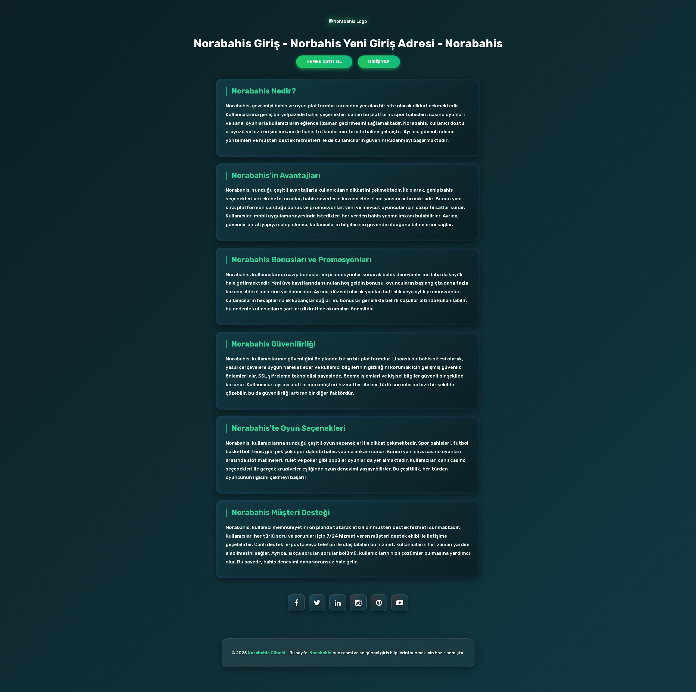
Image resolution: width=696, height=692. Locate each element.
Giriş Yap (379, 61)
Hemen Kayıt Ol (324, 61)
